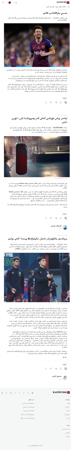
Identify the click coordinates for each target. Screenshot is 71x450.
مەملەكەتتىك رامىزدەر (28, 411)
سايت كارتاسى (66, 429)
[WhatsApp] (60, 102)
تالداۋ (68, 411)
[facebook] (24, 393)
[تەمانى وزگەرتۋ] (8, 2)
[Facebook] (51, 102)
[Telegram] (55, 102)
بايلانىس (67, 433)
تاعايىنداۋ (52, 7)
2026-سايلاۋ (62, 7)
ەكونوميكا (67, 415)
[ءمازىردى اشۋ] (3, 2)
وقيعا (57, 7)
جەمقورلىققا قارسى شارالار (27, 415)
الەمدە (68, 418)
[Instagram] (65, 102)
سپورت (64, 98)
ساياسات (67, 407)
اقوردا (47, 7)
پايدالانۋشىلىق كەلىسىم (28, 404)
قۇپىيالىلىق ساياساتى (28, 407)
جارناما (68, 437)
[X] (46, 102)
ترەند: (68, 7)
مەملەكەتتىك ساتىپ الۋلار (27, 418)
